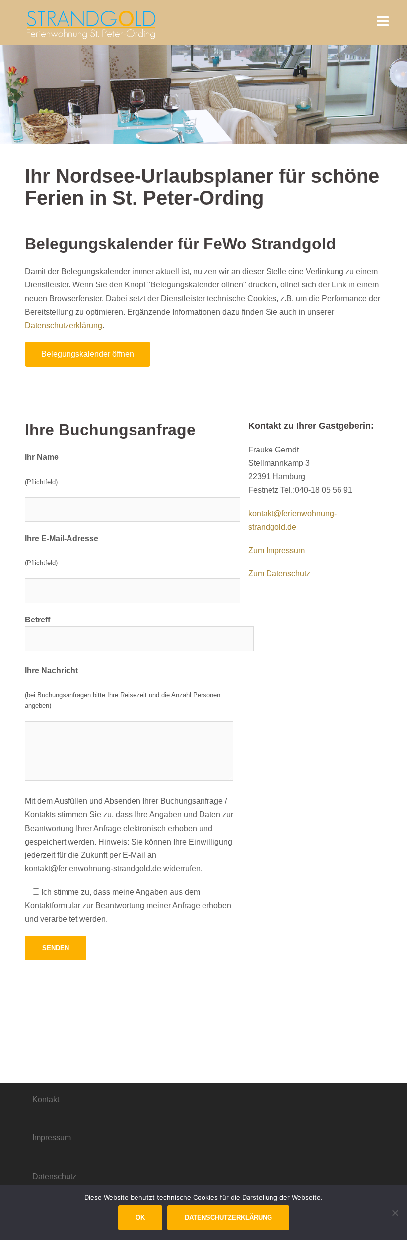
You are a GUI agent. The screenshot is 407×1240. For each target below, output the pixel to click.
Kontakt (45, 1099)
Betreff (37, 620)
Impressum (51, 1137)
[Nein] (395, 1213)
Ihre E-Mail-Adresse (61, 538)
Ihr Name (42, 457)
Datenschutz (54, 1176)
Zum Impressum (276, 550)
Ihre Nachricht (51, 670)
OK (140, 1217)
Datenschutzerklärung (63, 325)
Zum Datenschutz (279, 573)
